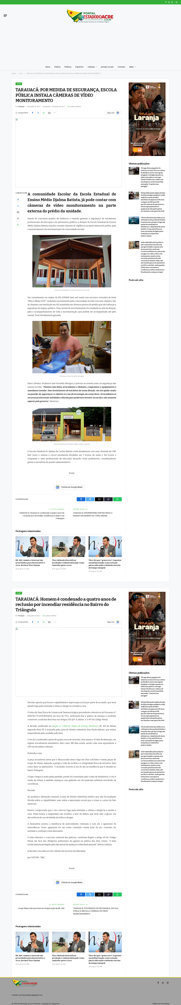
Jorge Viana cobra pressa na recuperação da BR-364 (41, 908)
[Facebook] (18, 199)
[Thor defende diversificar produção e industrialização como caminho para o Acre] (68, 546)
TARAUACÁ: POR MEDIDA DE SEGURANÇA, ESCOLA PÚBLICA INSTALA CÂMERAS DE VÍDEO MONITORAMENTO (95, 911)
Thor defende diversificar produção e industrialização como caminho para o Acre (68, 562)
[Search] (176, 2)
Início (47, 67)
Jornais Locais (107, 67)
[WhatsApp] (18, 224)
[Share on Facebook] (32, 113)
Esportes (79, 67)
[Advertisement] (90, 45)
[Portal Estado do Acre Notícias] (90, 15)
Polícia (57, 67)
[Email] (18, 212)
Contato (121, 67)
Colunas (91, 67)
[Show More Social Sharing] (54, 113)
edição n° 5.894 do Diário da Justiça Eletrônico (75, 726)
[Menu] (5, 15)
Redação (21, 106)
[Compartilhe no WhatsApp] (43, 113)
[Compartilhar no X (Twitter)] (38, 113)
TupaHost (55, 1004)
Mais (131, 67)
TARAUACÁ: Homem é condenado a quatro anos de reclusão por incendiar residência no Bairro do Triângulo (41, 516)
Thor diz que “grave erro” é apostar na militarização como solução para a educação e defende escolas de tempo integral (105, 564)
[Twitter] (18, 205)
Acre (18, 84)
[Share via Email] (49, 113)
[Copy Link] (18, 218)
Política (68, 67)
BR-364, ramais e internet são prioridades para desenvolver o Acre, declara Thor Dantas (30, 562)
